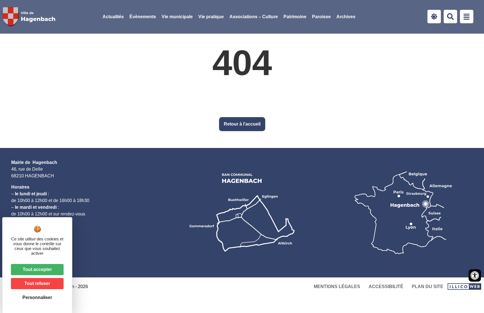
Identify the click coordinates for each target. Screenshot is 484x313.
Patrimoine (294, 16)
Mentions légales (337, 286)
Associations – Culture (253, 16)
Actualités (113, 16)
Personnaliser (37, 297)
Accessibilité (386, 286)
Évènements (142, 16)
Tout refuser (37, 283)
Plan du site (427, 286)
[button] (177, 17)
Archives (345, 16)
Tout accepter (37, 269)
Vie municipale (177, 16)
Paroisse (321, 16)
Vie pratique (211, 16)
